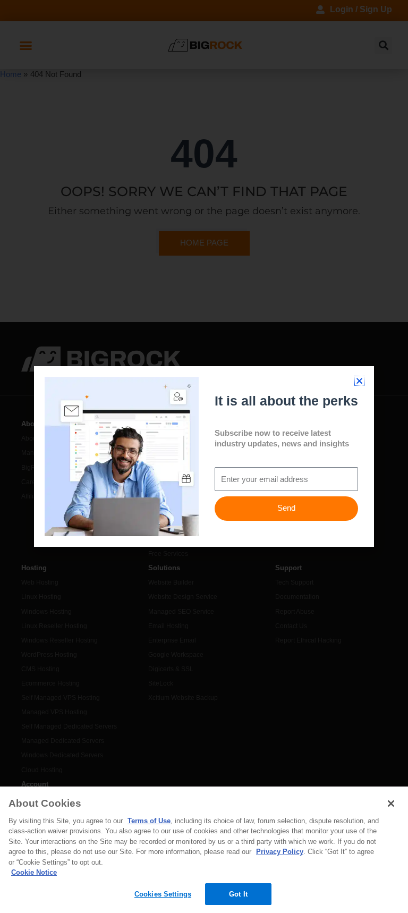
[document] (204, 456)
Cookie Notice (34, 872)
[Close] (391, 803)
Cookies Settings (162, 894)
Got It (238, 894)
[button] (359, 381)
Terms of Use (149, 821)
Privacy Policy (279, 852)
